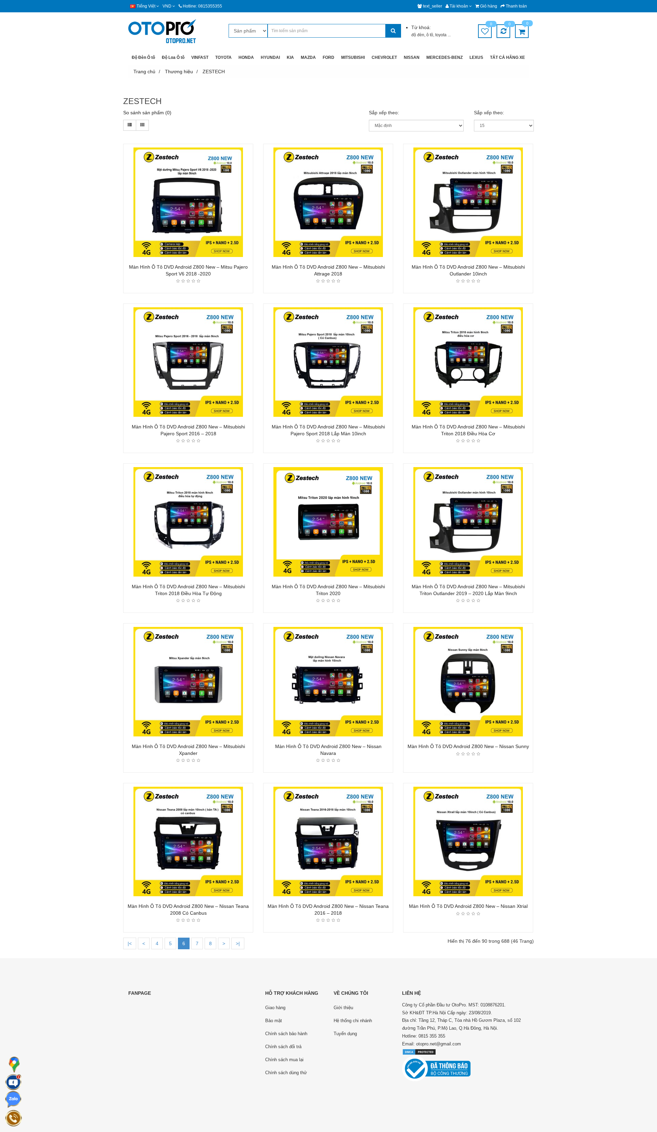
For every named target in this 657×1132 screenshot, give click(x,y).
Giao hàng (275, 1007)
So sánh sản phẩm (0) (147, 112)
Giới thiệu (343, 1007)
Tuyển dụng (345, 1033)
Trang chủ (144, 71)
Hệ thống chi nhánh (353, 1020)
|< (130, 943)
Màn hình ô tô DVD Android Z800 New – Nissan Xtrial (468, 906)
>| (238, 943)
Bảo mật (273, 1020)
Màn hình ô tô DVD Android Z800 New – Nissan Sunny (468, 746)
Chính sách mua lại (284, 1059)
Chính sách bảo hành (286, 1033)
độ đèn (417, 35)
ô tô (429, 35)
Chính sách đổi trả (283, 1046)
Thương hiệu (179, 71)
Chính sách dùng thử (286, 1072)
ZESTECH (214, 71)
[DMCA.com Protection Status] (419, 1051)
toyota (441, 35)
